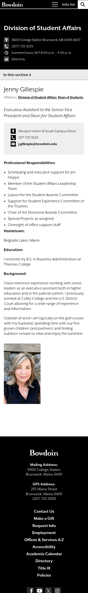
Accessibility (44, 547)
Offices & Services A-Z (44, 539)
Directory (18, 59)
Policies (44, 575)
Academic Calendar (44, 554)
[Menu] (55, 4)
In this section (15, 75)
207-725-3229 (28, 137)
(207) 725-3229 (22, 46)
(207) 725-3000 (44, 499)
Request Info (44, 525)
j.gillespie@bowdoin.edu (37, 144)
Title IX (44, 568)
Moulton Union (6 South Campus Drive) (47, 131)
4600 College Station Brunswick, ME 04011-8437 (46, 40)
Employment (44, 532)
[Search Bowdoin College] (83, 4)
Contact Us (44, 511)
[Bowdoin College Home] (12, 4)
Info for (68, 4)
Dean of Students (70, 97)
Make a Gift (44, 518)
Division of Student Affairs (42, 28)
